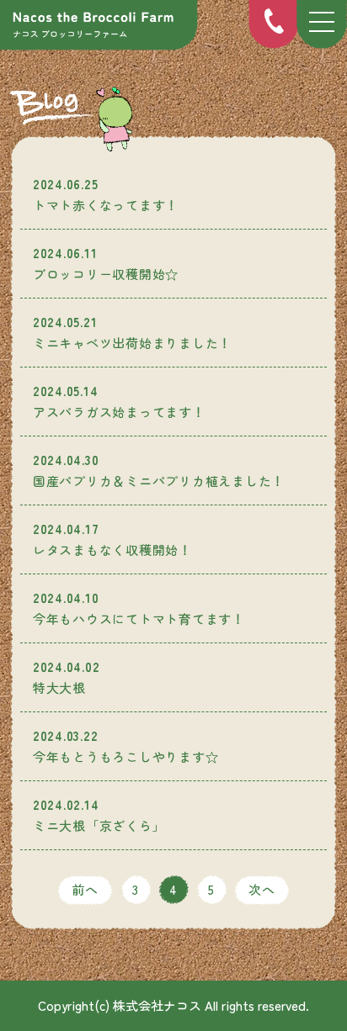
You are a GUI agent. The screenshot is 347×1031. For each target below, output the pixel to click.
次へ (261, 889)
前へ (85, 889)
